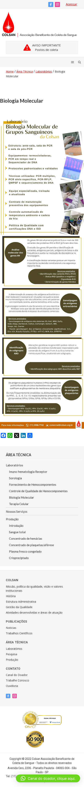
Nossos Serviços (16, 511)
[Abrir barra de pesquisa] (79, 62)
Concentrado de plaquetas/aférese (31, 545)
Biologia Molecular (21, 497)
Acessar (71, 4)
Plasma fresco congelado (25, 551)
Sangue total (17, 532)
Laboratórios (14, 465)
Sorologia (15, 478)
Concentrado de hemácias (25, 538)
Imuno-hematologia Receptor (28, 471)
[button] (48, 778)
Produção (12, 519)
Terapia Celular (19, 504)
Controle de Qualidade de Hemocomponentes (38, 491)
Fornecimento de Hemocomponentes (32, 484)
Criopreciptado (19, 558)
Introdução (16, 525)
